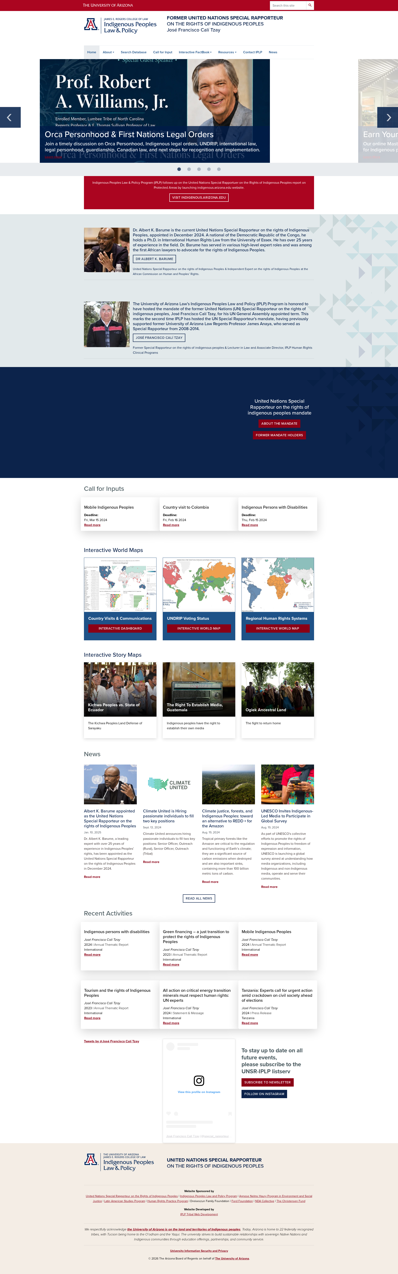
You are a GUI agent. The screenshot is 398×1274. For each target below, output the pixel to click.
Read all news (199, 898)
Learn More (371, 157)
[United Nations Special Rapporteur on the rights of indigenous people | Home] (120, 25)
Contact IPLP (252, 52)
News (273, 52)
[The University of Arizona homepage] (111, 5)
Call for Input (162, 52)
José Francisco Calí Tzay (159, 338)
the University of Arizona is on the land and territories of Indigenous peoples (183, 1229)
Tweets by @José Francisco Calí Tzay (111, 1041)
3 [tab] (201, 171)
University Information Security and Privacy (199, 1251)
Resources (226, 52)
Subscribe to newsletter (267, 1082)
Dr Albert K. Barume (154, 259)
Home (91, 52)
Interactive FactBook (194, 52)
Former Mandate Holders (279, 435)
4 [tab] (211, 171)
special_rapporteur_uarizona (223, 1136)
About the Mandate (279, 424)
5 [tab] (221, 171)
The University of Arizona (232, 1258)
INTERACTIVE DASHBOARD (120, 628)
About (107, 52)
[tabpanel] (199, 111)
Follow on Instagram (264, 1094)
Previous (10, 117)
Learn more (53, 157)
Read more (92, 525)
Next (387, 117)
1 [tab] (181, 171)
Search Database (134, 52)
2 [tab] (191, 171)
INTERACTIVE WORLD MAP (198, 628)
